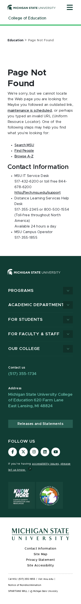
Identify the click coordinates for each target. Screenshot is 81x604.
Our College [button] (24, 349)
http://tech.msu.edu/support (37, 192)
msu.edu (48, 579)
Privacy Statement (40, 559)
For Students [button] (25, 320)
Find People (24, 151)
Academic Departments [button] (37, 305)
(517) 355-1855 (26, 579)
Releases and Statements (40, 424)
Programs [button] (21, 291)
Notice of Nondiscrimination (24, 585)
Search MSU (24, 145)
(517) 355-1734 (22, 374)
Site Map (40, 554)
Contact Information (40, 548)
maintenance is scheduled (30, 110)
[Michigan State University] (32, 7)
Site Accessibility (40, 565)
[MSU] (34, 276)
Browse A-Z (23, 156)
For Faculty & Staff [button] (34, 334)
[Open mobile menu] (70, 8)
